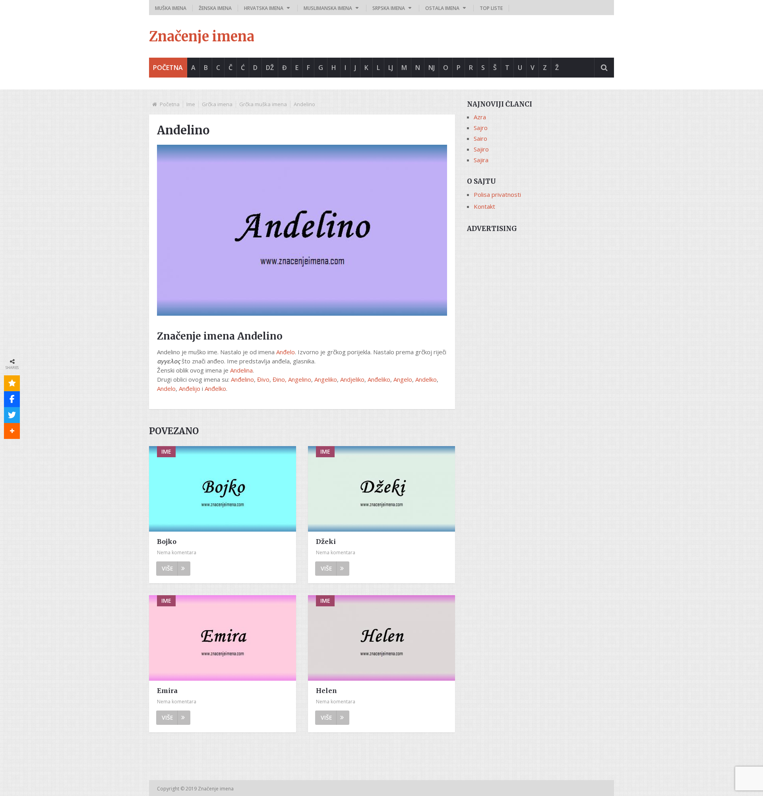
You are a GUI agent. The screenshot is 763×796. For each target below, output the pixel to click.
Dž (270, 67)
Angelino (299, 379)
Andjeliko (352, 379)
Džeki (326, 542)
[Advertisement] (540, 293)
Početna (168, 67)
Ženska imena (215, 8)
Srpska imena (388, 8)
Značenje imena (201, 36)
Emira (167, 691)
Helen (326, 691)
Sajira (481, 160)
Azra (480, 117)
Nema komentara (176, 552)
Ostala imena (442, 8)
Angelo (402, 379)
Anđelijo (189, 388)
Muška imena (170, 8)
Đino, (280, 379)
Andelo (166, 388)
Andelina (241, 370)
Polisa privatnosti (497, 194)
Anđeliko (379, 379)
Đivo (263, 379)
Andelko (426, 379)
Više (167, 568)
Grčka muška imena (263, 104)
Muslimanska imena (328, 8)
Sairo (480, 138)
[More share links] (12, 431)
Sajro (481, 128)
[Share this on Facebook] (12, 399)
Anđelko (215, 388)
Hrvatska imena (263, 8)
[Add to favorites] (12, 383)
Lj (390, 67)
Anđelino (242, 379)
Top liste (491, 8)
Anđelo (285, 352)
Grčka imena (217, 104)
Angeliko (325, 379)
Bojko (166, 542)
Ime (190, 104)
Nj (431, 67)
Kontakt (484, 206)
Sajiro (481, 149)
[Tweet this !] (12, 415)
